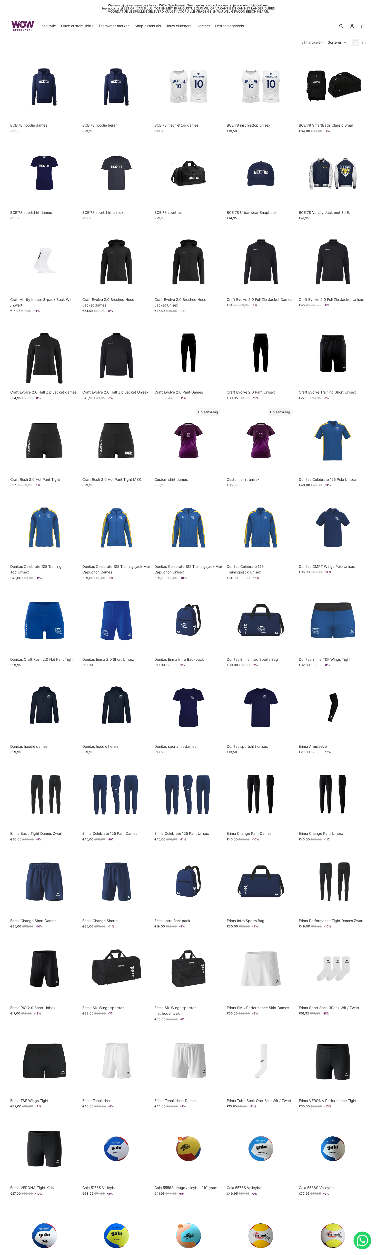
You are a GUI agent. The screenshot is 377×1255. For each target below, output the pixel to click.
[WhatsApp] (362, 1240)
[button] (337, 42)
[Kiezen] (70, 112)
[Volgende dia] (359, 86)
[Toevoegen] (358, 112)
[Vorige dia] (306, 86)
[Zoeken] (341, 26)
